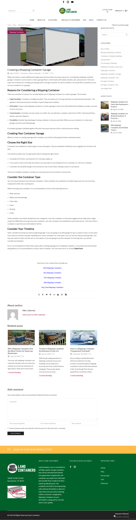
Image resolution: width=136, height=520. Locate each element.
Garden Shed (105, 60)
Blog (91, 20)
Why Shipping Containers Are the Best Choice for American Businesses (20, 350)
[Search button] (33, 10)
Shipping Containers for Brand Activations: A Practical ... (119, 115)
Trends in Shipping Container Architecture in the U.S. (51, 349)
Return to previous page (120, 25)
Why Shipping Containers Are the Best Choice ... (119, 127)
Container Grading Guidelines (111, 56)
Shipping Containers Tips (110, 78)
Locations (52, 20)
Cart (102, 479)
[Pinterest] (50, 294)
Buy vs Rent (105, 49)
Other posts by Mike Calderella (33, 315)
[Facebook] (63, 2)
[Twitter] (39, 294)
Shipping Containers (24, 25)
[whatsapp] (62, 294)
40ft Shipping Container (52, 282)
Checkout (104, 483)
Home (32, 20)
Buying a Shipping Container (111, 52)
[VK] (47, 294)
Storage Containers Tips (109, 85)
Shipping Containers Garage (111, 74)
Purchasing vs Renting (109, 63)
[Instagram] (68, 2)
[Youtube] (72, 2)
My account (105, 475)
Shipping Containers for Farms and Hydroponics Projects (119, 104)
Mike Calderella (34, 73)
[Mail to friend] (54, 294)
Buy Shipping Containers (52, 273)
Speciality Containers (70, 20)
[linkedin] (58, 294)
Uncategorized (106, 88)
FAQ (84, 20)
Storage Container (107, 81)
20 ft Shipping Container (52, 278)
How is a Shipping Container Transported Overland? (82, 349)
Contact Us (101, 20)
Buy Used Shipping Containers (52, 287)
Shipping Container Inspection (112, 67)
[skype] (65, 294)
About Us (41, 20)
